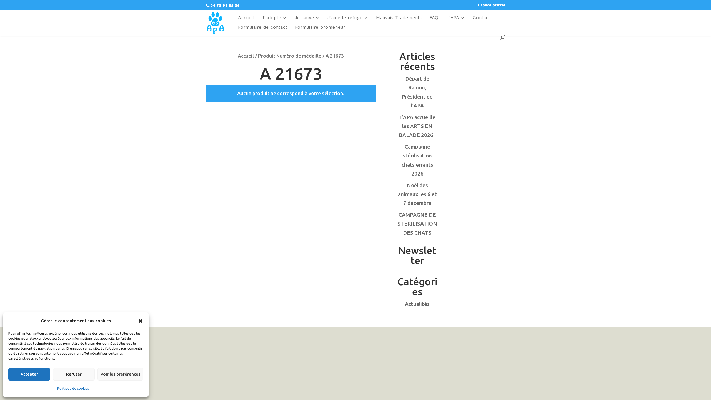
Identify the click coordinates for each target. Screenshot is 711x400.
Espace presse (491, 5)
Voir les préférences (120, 374)
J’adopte (271, 18)
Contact (481, 18)
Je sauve (304, 18)
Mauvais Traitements (399, 18)
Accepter (29, 374)
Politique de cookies (73, 388)
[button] (140, 321)
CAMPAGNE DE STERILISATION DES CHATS (417, 224)
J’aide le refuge (345, 18)
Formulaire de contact (262, 27)
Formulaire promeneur (320, 27)
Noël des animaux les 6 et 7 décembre (417, 194)
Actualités (417, 304)
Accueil (246, 18)
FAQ (434, 18)
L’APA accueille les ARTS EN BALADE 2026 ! (417, 126)
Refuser (74, 374)
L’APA (452, 18)
